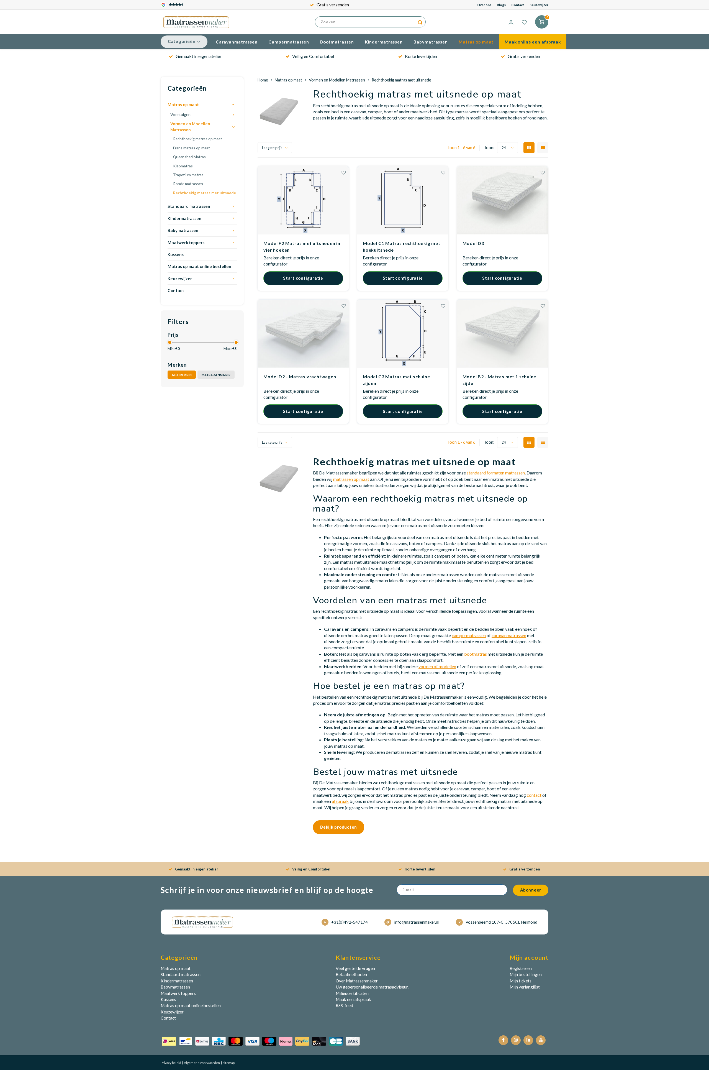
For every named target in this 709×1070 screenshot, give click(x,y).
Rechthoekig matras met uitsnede (204, 192)
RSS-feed (344, 1005)
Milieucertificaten (352, 993)
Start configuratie (303, 277)
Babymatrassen (430, 41)
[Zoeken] (420, 21)
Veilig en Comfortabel (313, 56)
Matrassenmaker (216, 375)
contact (534, 795)
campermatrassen (469, 635)
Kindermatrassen (384, 41)
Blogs (501, 5)
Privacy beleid (171, 1063)
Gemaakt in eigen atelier (199, 56)
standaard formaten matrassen (496, 472)
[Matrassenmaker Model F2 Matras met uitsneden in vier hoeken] (303, 200)
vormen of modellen (437, 666)
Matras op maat (476, 41)
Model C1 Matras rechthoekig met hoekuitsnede (401, 246)
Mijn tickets (520, 980)
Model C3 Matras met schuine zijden (396, 380)
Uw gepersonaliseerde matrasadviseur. (372, 986)
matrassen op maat (351, 479)
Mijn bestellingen (526, 974)
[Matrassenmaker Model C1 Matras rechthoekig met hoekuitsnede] (402, 200)
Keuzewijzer (539, 5)
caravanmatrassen (509, 635)
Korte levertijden (421, 56)
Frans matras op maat (191, 147)
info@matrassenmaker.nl (416, 922)
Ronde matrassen (188, 183)
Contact (517, 5)
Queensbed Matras (189, 156)
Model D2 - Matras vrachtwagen (299, 376)
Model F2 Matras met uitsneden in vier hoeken (302, 246)
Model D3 (473, 243)
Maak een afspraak (353, 999)
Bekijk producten (338, 826)
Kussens (176, 254)
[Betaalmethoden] (261, 1040)
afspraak (340, 801)
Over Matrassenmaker (357, 980)
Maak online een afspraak (533, 41)
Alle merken (182, 375)
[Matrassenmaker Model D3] (502, 200)
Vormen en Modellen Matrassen (190, 126)
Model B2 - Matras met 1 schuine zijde (499, 380)
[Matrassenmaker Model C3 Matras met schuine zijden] (402, 334)
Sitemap (228, 1063)
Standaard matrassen (189, 206)
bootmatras (475, 654)
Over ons (484, 5)
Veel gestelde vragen (355, 968)
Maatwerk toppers (186, 242)
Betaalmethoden (351, 974)
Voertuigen (180, 114)
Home (263, 80)
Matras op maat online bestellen (199, 266)
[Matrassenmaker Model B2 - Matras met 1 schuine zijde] (502, 334)
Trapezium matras (188, 174)
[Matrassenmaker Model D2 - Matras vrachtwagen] (303, 334)
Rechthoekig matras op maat (197, 138)
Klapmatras (183, 166)
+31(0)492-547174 (349, 922)
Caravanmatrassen (236, 41)
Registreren (521, 968)
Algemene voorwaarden (201, 1063)
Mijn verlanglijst (525, 986)
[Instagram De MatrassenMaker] (516, 1040)
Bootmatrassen (337, 41)
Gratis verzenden (333, 4)
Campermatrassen (288, 41)
